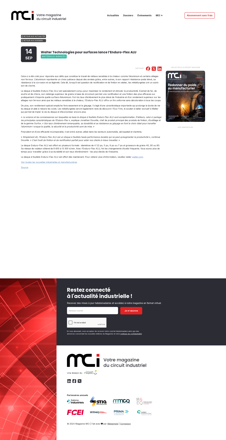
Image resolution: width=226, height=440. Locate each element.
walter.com (137, 157)
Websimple (112, 423)
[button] (159, 15)
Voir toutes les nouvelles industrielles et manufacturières (49, 162)
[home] (38, 15)
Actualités (113, 15)
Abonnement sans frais (200, 15)
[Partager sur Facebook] (148, 69)
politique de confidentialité (131, 334)
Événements (144, 15)
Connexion (125, 423)
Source (24, 167)
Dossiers (128, 15)
